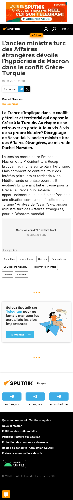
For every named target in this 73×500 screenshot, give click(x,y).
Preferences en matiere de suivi (22, 453)
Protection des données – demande (25, 442)
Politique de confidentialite (19, 431)
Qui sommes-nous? (14, 420)
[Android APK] (14, 464)
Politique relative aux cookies (21, 437)
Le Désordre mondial (15, 266)
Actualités (9, 258)
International (26, 258)
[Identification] (46, 29)
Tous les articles (10, 103)
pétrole (8, 274)
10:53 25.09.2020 (13, 81)
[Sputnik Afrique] (12, 30)
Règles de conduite (14, 448)
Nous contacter (12, 426)
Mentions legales (40, 420)
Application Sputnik (41, 448)
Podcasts (21, 274)
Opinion (42, 258)
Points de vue (59, 258)
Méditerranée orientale (43, 266)
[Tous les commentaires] (6, 494)
